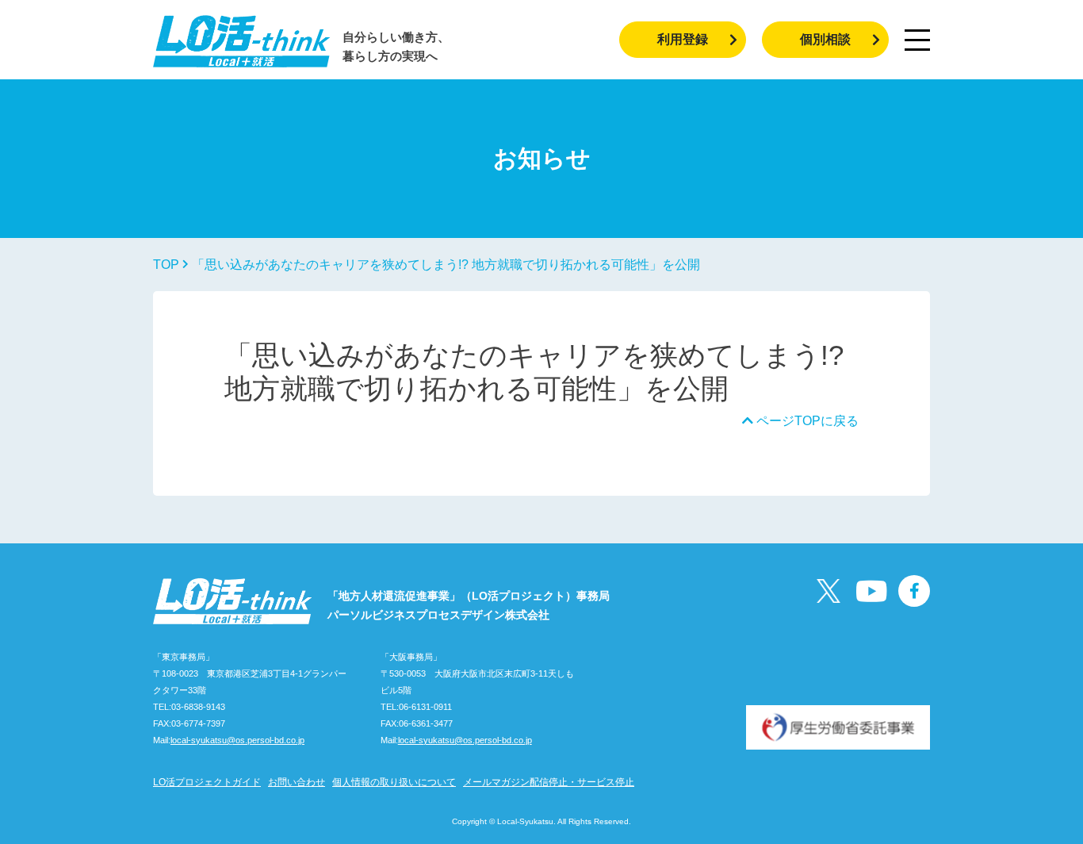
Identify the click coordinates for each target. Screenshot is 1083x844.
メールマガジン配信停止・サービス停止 (548, 782)
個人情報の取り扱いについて (394, 782)
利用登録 (682, 39)
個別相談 (825, 39)
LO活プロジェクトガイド (207, 782)
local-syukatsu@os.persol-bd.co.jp (237, 740)
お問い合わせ (296, 782)
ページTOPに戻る (806, 421)
